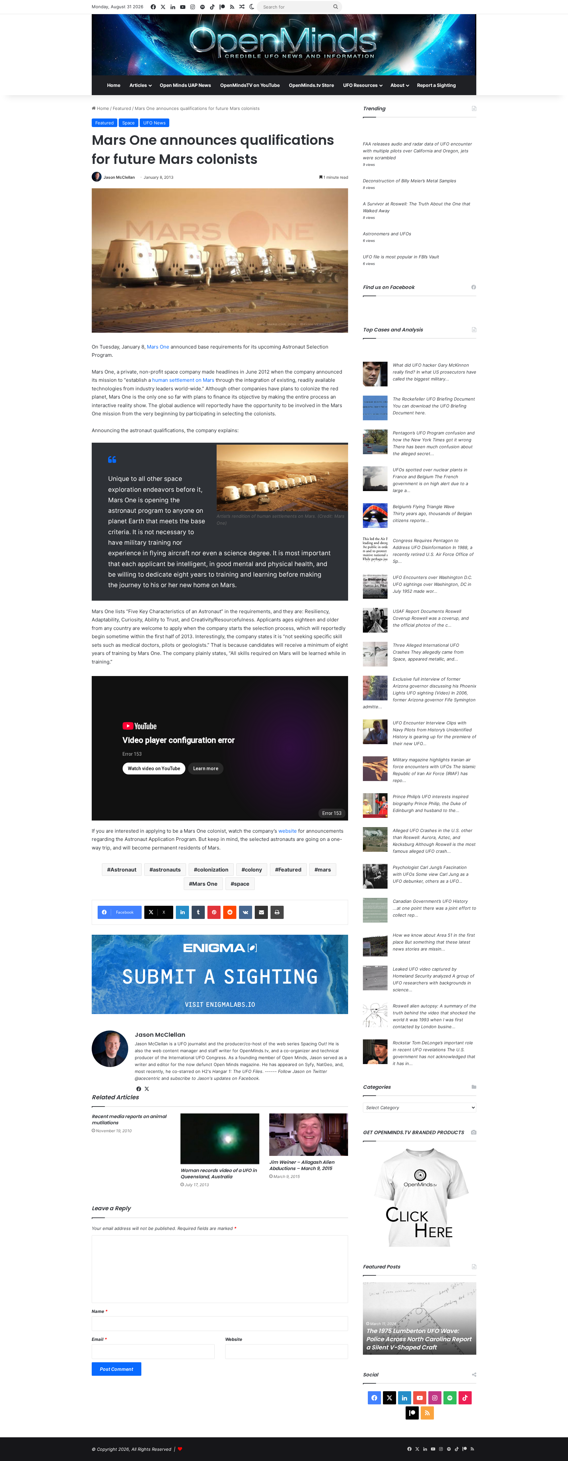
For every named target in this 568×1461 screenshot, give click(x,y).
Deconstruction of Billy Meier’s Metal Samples (409, 180)
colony (253, 869)
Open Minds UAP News (185, 85)
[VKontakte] (245, 912)
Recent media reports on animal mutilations (129, 1119)
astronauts (167, 869)
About (397, 85)
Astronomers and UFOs (387, 233)
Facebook (249, 1078)
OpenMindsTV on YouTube (250, 85)
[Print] (277, 912)
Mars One (158, 347)
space (241, 883)
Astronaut (123, 869)
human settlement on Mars (183, 380)
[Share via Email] (261, 912)
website (287, 831)
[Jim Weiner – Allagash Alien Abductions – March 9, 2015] (308, 1134)
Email (99, 1339)
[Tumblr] (198, 912)
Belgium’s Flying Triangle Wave (424, 506)
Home (113, 85)
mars (324, 869)
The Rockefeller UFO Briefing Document (434, 399)
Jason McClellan (119, 177)
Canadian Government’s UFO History (430, 901)
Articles (138, 85)
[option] (419, 1318)
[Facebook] (139, 1089)
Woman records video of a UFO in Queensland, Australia (218, 1173)
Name (99, 1311)
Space (128, 122)
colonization (212, 869)
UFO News (154, 122)
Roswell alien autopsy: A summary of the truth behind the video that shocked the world (434, 1012)
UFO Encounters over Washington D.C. (432, 577)
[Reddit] (229, 912)
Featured (122, 108)
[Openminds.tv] (284, 44)
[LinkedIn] (182, 912)
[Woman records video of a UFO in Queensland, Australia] (219, 1138)
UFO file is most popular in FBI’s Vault (401, 256)
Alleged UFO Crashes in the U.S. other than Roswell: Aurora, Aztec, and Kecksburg (432, 837)
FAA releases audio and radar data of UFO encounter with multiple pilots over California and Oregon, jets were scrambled (417, 150)
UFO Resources (360, 85)
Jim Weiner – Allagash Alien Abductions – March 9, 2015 (301, 1165)
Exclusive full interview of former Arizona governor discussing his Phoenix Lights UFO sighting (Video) (434, 685)
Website (233, 1339)
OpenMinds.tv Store (311, 85)
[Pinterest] (214, 912)
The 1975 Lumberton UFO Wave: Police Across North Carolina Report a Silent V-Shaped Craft (418, 1339)
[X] (147, 1089)
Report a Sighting (436, 85)
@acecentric (147, 1078)
